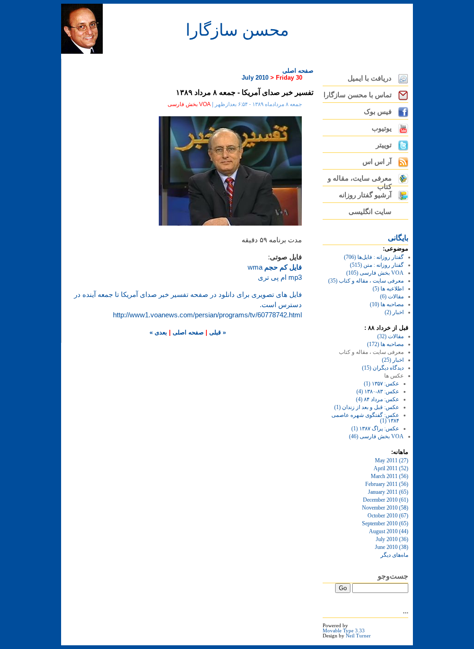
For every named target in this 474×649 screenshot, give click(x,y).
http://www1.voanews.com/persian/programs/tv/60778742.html (207, 315)
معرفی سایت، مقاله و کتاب (360, 180)
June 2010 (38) (391, 547)
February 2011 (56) (386, 484)
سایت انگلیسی (370, 211)
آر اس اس (377, 161)
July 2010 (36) (392, 539)
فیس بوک (378, 111)
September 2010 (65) (385, 523)
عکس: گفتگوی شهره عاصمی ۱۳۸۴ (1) (365, 418)
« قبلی (216, 332)
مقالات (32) (390, 336)
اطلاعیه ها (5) (388, 288)
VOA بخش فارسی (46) (376, 436)
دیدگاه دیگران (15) (383, 368)
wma (275, 267)
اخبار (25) (393, 360)
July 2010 (255, 77)
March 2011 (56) (389, 476)
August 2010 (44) (388, 531)
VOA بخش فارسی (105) (375, 273)
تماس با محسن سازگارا (358, 95)
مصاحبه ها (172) (385, 344)
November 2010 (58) (385, 507)
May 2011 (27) (391, 460)
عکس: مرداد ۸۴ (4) (377, 399)
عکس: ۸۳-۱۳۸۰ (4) (377, 391)
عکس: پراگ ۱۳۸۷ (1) (375, 428)
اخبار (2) (394, 312)
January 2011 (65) (388, 492)
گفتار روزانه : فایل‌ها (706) (374, 257)
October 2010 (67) (388, 515)
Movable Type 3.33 (344, 630)
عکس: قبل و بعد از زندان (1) (366, 407)
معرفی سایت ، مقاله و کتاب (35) (366, 280)
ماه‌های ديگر (394, 555)
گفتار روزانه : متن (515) (377, 265)
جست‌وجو (393, 576)
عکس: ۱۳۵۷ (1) (381, 383)
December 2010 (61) (385, 500)
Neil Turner (358, 635)
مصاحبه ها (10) (387, 304)
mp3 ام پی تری (280, 277)
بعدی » (158, 332)
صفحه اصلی (297, 70)
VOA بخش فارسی (189, 104)
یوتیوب (382, 128)
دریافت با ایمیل (370, 78)
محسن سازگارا (237, 29)
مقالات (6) (392, 296)
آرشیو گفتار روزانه (365, 195)
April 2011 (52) (391, 468)
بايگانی (398, 238)
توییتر (384, 145)
